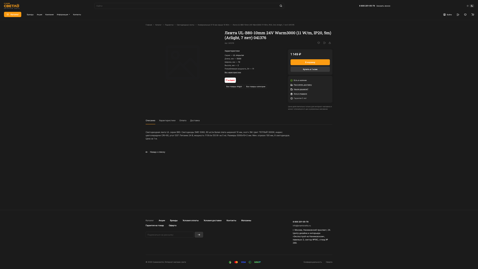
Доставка (195, 120)
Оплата (182, 120)
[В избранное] (318, 42)
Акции (162, 220)
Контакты (231, 220)
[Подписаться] (199, 235)
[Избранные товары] (465, 14)
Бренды (174, 220)
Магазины (246, 220)
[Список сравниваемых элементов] (458, 14)
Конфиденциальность (313, 262)
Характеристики (167, 120)
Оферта (172, 225)
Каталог (150, 220)
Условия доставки (213, 220)
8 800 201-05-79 (367, 6)
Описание (150, 120)
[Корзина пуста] (472, 14)
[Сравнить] (324, 42)
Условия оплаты (191, 220)
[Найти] (281, 6)
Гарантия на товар (155, 225)
